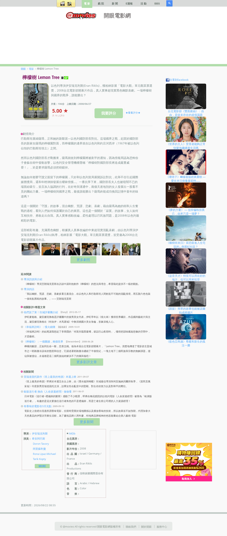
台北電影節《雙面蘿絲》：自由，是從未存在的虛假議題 (186, 113)
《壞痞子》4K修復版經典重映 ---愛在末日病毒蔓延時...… (186, 179)
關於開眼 (146, 526)
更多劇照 (83, 259)
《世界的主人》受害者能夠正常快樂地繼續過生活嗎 (185, 146)
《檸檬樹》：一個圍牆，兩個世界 (43, 341)
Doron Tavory (41, 443)
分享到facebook (179, 79)
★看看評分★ (133, 112)
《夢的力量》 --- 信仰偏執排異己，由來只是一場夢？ (186, 211)
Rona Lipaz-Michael (44, 453)
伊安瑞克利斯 (40, 433)
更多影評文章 (86, 362)
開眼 (23, 69)
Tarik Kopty (39, 459)
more (42, 466)
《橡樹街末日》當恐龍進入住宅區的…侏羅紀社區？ (185, 244)
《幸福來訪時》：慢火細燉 (39, 327)
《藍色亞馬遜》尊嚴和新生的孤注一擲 (185, 343)
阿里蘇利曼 (39, 448)
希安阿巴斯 (38, 438)
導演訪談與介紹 (33, 279)
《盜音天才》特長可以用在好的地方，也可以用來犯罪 (185, 277)
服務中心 (162, 526)
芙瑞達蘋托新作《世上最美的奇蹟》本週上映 (50, 376)
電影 (31, 69)
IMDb (72, 433)
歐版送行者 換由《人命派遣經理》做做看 (48, 391)
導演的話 (29, 289)
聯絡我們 (131, 526)
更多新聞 (86, 422)
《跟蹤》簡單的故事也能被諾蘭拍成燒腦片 (185, 310)
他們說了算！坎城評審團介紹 (41, 312)
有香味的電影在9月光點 (38, 406)
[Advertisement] (113, 40)
